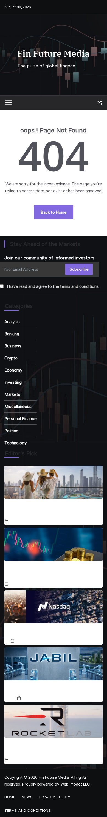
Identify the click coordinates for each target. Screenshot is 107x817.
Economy (13, 370)
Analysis (12, 321)
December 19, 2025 (39, 698)
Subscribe (79, 269)
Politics (11, 430)
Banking (11, 333)
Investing (13, 382)
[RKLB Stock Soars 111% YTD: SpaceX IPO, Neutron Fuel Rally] (53, 721)
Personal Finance (20, 418)
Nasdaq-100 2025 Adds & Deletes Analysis (53, 632)
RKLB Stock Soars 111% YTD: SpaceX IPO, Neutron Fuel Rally (46, 750)
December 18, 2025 (27, 521)
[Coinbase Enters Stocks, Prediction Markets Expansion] (53, 544)
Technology (15, 442)
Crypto (11, 358)
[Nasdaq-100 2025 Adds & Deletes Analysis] (53, 606)
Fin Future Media (53, 53)
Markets (12, 394)
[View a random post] (100, 102)
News (27, 797)
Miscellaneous (18, 406)
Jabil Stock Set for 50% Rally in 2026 (53, 689)
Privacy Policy (54, 797)
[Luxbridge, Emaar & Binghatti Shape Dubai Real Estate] (53, 482)
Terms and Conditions (27, 810)
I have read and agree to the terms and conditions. (53, 286)
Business (12, 345)
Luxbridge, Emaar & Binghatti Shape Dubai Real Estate (53, 510)
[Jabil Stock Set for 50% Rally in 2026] (53, 663)
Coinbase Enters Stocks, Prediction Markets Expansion (49, 573)
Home (9, 797)
